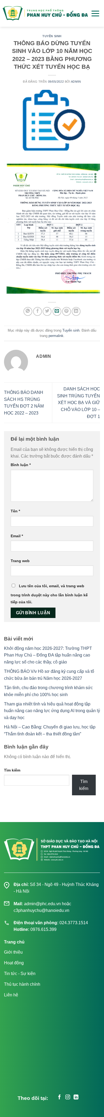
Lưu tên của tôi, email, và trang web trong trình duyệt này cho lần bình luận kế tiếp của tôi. (49, 594)
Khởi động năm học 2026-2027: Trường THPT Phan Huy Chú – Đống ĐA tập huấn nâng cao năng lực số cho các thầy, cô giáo (48, 655)
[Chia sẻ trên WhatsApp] (27, 311)
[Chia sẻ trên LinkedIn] (76, 311)
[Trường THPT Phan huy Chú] (45, 13)
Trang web (20, 561)
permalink (56, 336)
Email (17, 536)
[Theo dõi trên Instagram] (67, 1097)
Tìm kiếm (12, 770)
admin (76, 81)
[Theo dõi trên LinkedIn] (76, 1097)
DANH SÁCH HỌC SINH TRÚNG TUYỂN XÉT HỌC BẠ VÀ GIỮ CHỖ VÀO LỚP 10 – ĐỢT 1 (78, 403)
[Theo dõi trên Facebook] (59, 1097)
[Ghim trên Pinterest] (66, 311)
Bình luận (21, 465)
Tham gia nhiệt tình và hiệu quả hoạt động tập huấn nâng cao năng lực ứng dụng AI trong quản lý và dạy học (52, 711)
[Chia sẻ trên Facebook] (37, 311)
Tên (15, 511)
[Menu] (95, 13)
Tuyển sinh (52, 36)
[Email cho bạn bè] (57, 311)
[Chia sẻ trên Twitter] (47, 311)
